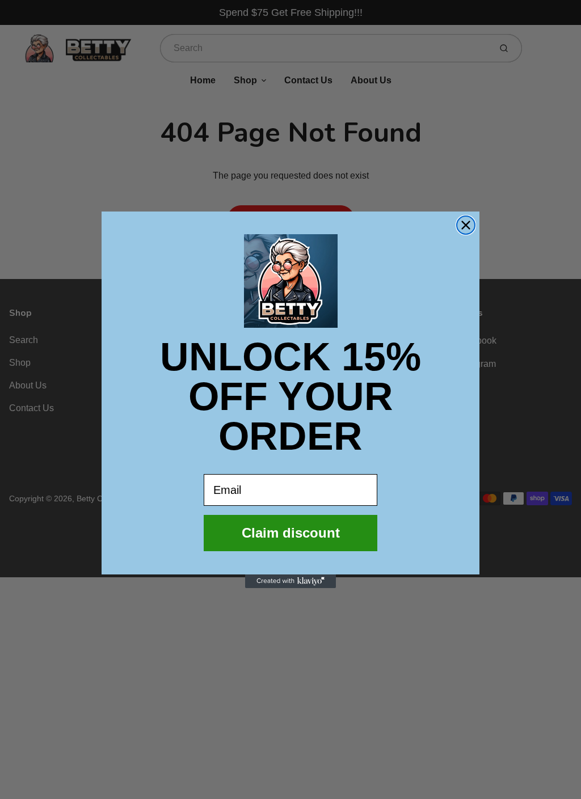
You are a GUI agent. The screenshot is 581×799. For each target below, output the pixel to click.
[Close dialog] (466, 225)
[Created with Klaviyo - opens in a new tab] (290, 581)
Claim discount (291, 532)
